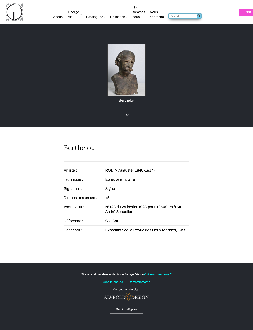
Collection (117, 17)
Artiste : (70, 170)
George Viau (73, 14)
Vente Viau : (74, 207)
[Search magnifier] (199, 16)
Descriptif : (73, 230)
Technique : (73, 179)
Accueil (58, 17)
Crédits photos (114, 282)
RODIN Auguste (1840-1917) (130, 170)
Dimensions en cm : (80, 198)
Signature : (73, 189)
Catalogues (94, 17)
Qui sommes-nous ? (139, 12)
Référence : (73, 221)
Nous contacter (157, 14)
